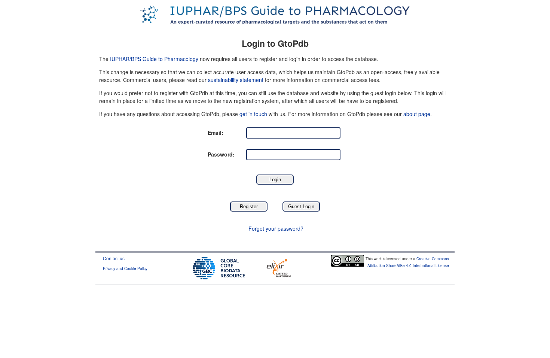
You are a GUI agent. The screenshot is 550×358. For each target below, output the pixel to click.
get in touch (253, 114)
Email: (215, 132)
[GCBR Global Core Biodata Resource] (219, 267)
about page (416, 114)
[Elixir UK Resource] (279, 267)
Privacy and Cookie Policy (125, 268)
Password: (221, 154)
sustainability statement (235, 80)
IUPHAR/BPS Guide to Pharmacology (154, 59)
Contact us (114, 258)
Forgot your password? (275, 228)
